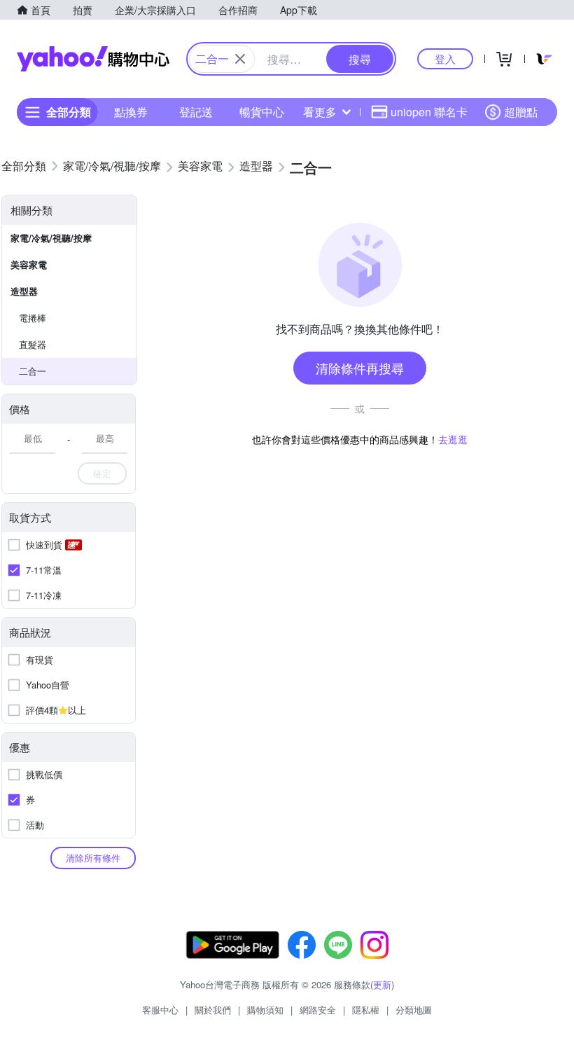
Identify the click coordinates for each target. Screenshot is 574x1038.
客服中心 (160, 1009)
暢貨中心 (261, 112)
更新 (382, 984)
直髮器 (32, 344)
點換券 (131, 112)
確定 (102, 473)
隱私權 (365, 1009)
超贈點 (521, 112)
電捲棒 (32, 317)
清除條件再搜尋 (360, 368)
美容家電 (28, 264)
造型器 (24, 291)
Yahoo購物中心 (93, 59)
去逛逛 (453, 439)
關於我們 (213, 1009)
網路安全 (318, 1009)
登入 (445, 58)
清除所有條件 (93, 857)
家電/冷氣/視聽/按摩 (51, 237)
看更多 (320, 112)
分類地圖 (414, 1009)
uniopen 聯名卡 (429, 112)
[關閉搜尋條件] (240, 58)
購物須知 (265, 1009)
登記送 (196, 112)
